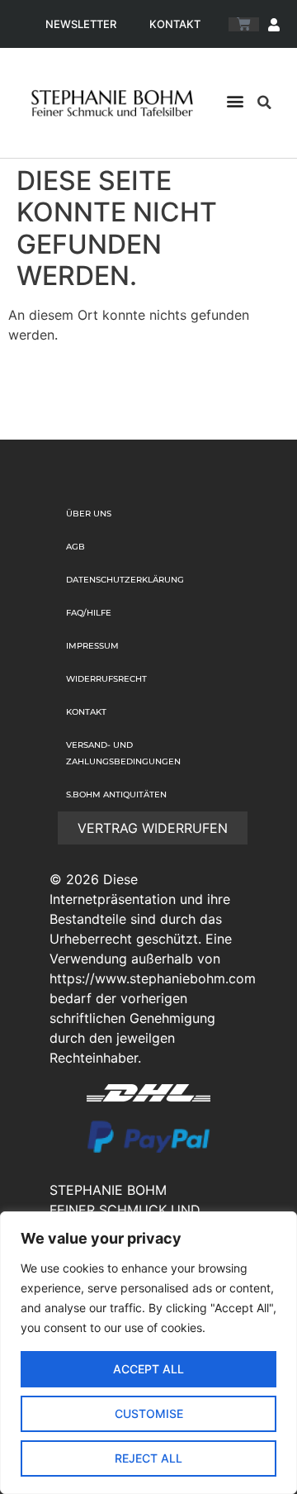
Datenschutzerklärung (125, 579)
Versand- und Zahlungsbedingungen (123, 753)
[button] (235, 100)
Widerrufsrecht (106, 678)
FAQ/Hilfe (88, 612)
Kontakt (174, 24)
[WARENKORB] (244, 24)
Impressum (92, 645)
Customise (149, 1413)
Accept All (148, 1369)
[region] (148, 1352)
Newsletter (80, 24)
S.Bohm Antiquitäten (116, 794)
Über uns (88, 513)
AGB (75, 546)
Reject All (148, 1458)
